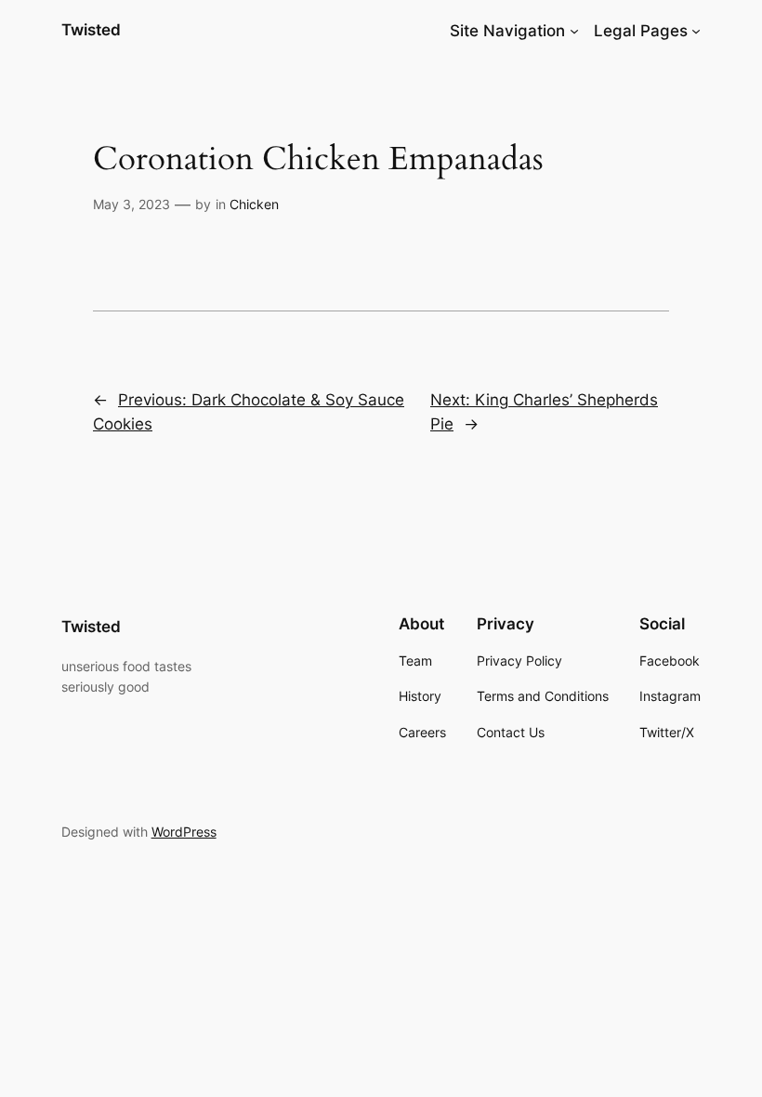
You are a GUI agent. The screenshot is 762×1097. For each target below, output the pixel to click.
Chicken (254, 204)
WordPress (184, 831)
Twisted (91, 29)
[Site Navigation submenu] (574, 30)
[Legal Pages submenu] (696, 30)
